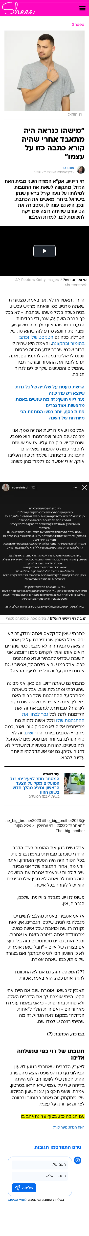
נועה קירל (60, 1127)
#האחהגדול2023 (71, 826)
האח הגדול (77, 1127)
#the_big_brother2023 (61, 821)
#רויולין (42, 826)
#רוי (52, 826)
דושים (30, 733)
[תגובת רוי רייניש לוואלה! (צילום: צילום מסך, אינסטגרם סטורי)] (44, 552)
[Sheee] (18, 8)
